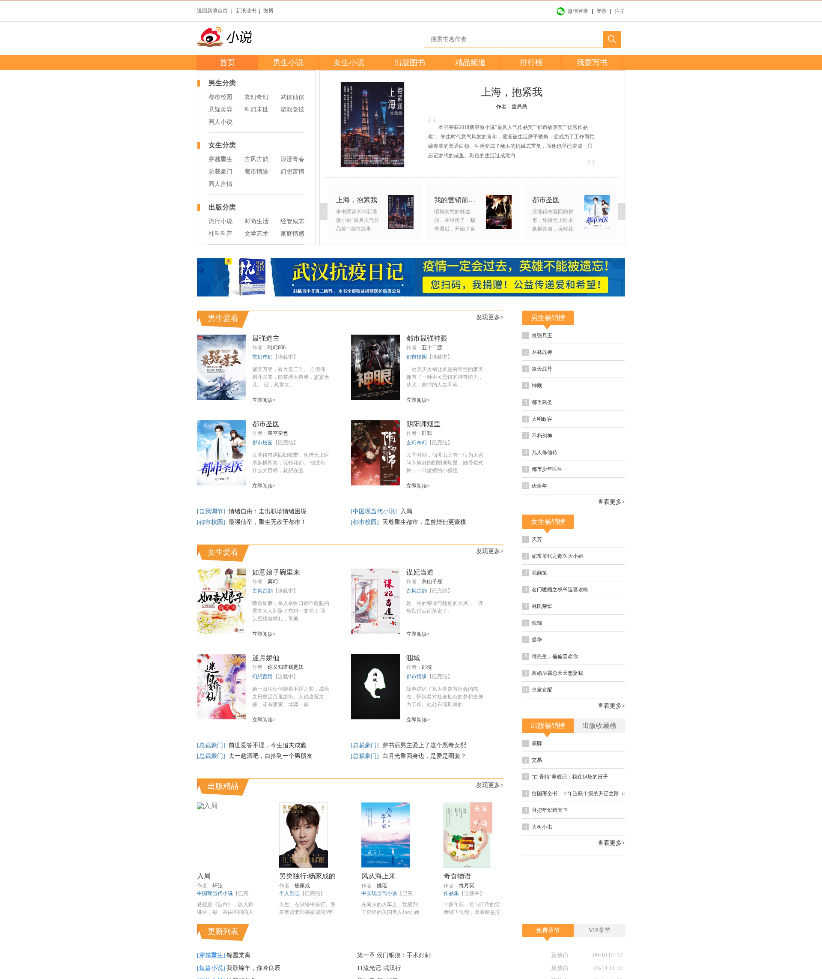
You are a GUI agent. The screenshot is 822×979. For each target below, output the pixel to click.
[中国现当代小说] (375, 511)
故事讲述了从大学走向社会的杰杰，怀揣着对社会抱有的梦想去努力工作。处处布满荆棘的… (444, 696)
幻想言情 (292, 171)
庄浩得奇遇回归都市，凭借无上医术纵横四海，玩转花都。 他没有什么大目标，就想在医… (290, 462)
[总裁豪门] (212, 745)
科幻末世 (256, 109)
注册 (620, 11)
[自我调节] (212, 511)
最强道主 (266, 338)
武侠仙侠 (292, 97)
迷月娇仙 (266, 658)
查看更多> (611, 502)
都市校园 (220, 97)
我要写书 (592, 62)
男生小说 (288, 62)
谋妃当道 (420, 572)
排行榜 (531, 62)
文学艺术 (256, 234)
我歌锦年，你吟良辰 (253, 968)
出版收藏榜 (599, 725)
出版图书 (409, 62)
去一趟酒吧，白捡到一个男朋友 (271, 756)
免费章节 (548, 930)
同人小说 (220, 122)
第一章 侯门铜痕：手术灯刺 (394, 955)
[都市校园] (212, 522)
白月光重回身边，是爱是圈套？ (424, 756)
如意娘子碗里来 (276, 572)
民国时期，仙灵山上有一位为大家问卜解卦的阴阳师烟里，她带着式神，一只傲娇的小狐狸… (444, 462)
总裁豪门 (220, 171)
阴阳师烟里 (423, 424)
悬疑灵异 (220, 109)
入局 (406, 511)
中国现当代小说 (215, 893)
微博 (268, 11)
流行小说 (220, 221)
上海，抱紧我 (511, 92)
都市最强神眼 (426, 338)
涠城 (413, 658)
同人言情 (220, 184)
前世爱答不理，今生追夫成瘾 (268, 745)
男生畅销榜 (548, 317)
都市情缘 (256, 171)
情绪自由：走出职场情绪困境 (268, 511)
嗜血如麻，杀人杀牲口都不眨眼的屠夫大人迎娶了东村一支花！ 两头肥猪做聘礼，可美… (290, 611)
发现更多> (489, 317)
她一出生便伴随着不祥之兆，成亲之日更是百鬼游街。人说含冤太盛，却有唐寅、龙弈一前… (290, 696)
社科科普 (220, 234)
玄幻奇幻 (256, 97)
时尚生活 (256, 221)
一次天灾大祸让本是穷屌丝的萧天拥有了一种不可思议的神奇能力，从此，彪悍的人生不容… (444, 377)
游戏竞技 (292, 109)
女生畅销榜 (548, 521)
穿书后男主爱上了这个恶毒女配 (424, 745)
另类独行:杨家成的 (307, 876)
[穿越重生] (211, 955)
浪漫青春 (292, 159)
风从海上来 (378, 876)
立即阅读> (264, 400)
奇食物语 (457, 876)
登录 (601, 11)
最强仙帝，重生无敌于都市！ (268, 522)
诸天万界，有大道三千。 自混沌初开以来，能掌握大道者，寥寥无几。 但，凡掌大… (290, 377)
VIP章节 (600, 930)
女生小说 (349, 62)
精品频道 (470, 62)
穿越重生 (220, 159)
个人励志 (289, 893)
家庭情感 (292, 234)
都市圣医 (266, 424)
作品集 (451, 893)
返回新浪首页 (212, 11)
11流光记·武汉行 (379, 968)
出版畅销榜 (548, 725)
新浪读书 (246, 11)
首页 (227, 62)
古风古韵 (256, 159)
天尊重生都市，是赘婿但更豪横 (424, 522)
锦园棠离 (238, 955)
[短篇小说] (211, 968)
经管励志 (292, 221)
